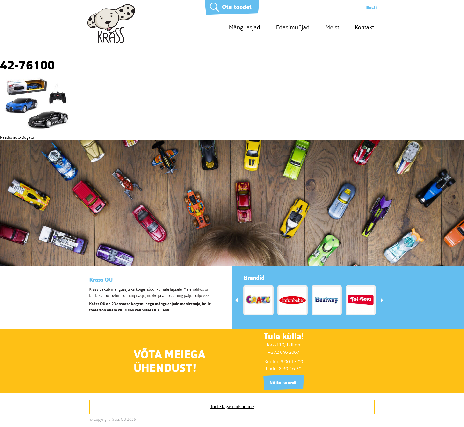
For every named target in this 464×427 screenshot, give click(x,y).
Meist (332, 27)
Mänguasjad (244, 27)
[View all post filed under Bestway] (326, 300)
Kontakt (364, 27)
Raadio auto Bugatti (17, 137)
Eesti (371, 7)
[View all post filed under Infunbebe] (292, 300)
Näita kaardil (283, 383)
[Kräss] (111, 41)
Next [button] (382, 300)
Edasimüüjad (293, 27)
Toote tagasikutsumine (232, 406)
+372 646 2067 (283, 352)
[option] (258, 300)
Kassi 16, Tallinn (283, 345)
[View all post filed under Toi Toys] (360, 300)
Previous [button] (236, 300)
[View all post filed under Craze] (258, 300)
